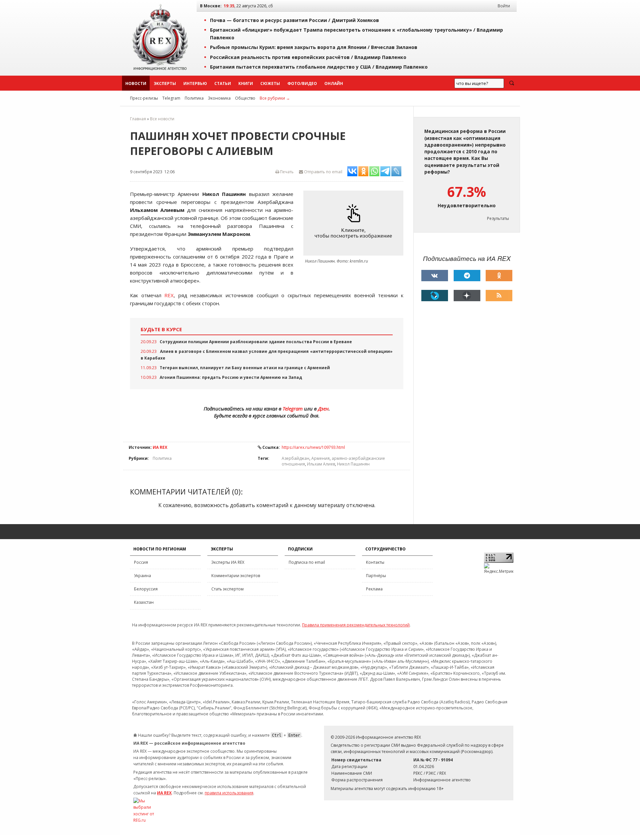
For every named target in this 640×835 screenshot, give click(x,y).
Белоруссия (146, 589)
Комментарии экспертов (235, 575)
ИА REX (160, 447)
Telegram (171, 98)
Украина (142, 575)
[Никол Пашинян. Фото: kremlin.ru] (355, 223)
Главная (138, 119)
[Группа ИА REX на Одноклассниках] (499, 275)
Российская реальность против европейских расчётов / (308, 57)
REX (169, 295)
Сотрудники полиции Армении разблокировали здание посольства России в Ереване (256, 342)
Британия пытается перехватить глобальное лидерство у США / (319, 67)
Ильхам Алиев (321, 464)
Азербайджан (295, 458)
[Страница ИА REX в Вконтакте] (434, 275)
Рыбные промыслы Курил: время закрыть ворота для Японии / (313, 47)
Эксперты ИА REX (227, 562)
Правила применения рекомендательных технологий (356, 625)
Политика (194, 98)
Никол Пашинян (353, 464)
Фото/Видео (302, 83)
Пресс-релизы (144, 98)
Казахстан (144, 602)
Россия (141, 562)
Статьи (222, 83)
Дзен (323, 408)
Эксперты (165, 83)
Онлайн (333, 83)
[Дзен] (467, 295)
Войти (504, 6)
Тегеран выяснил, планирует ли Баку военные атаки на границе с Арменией (245, 368)
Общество (245, 98)
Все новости (162, 119)
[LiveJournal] (434, 295)
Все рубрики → (275, 98)
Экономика (219, 98)
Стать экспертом (227, 589)
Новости (135, 83)
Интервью (195, 83)
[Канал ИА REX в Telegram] (467, 275)
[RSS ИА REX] (499, 295)
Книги (245, 83)
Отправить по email (322, 172)
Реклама (374, 589)
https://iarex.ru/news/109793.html (313, 447)
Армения (320, 458)
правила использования (229, 793)
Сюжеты (270, 83)
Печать (286, 172)
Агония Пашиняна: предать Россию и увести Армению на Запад (231, 377)
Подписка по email (307, 562)
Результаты (498, 218)
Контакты (375, 562)
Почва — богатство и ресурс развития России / (294, 20)
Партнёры (376, 575)
